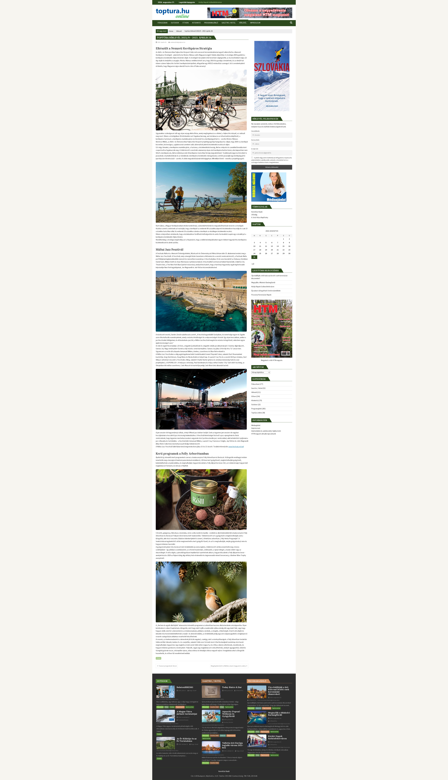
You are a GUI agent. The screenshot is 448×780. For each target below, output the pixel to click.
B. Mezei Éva (239, 691)
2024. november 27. (184, 717)
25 (260, 253)
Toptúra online (256, 413)
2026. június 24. (228, 720)
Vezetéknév (255, 131)
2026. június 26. (228, 691)
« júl (252, 264)
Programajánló (256, 409)
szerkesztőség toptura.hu (177, 42)
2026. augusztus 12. (276, 742)
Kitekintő (254, 400)
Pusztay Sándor (228, 722)
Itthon (253, 396)
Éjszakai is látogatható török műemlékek (214, 2)
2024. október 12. (183, 744)
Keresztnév (255, 140)
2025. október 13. (229, 751)
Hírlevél (158, 658)
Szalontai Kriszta (183, 720)
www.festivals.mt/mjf (236, 446)
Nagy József (192, 691)
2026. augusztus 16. (276, 718)
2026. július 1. (182, 691)
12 (266, 246)
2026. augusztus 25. (276, 698)
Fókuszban (255, 384)
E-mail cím (254, 149)
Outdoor (254, 404)
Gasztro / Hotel (256, 388)
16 (289, 246)
